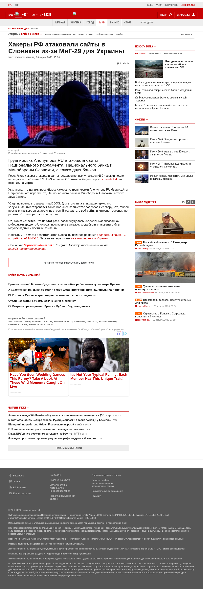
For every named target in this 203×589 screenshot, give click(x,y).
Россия (34, 28)
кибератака (79, 321)
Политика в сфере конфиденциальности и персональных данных (103, 483)
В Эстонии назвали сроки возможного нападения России (49, 429)
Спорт (127, 22)
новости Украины (108, 321)
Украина (76, 22)
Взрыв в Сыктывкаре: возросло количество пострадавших (54, 295)
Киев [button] (11, 14)
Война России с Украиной (32, 318)
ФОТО (159, 5)
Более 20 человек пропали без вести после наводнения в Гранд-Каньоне (161, 107)
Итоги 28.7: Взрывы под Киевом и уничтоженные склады (170, 165)
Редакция (96, 496)
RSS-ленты (19, 487)
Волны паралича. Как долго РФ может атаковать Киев (169, 129)
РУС (10, 5)
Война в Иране (72, 34)
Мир (102, 22)
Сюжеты (140, 119)
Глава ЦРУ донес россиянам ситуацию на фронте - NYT (47, 433)
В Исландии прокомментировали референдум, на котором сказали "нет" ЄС (163, 84)
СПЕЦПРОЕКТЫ (188, 5)
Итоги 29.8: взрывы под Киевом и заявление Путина (170, 153)
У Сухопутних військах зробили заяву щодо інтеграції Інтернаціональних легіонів (66, 289)
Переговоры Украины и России (60, 34)
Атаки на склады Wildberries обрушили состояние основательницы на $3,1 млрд (64, 415)
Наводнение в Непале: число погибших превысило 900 (179, 64)
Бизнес (114, 22)
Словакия (47, 321)
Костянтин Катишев (24, 57)
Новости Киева (142, 306)
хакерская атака (37, 324)
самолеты (92, 321)
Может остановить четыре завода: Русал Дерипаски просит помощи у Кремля (62, 419)
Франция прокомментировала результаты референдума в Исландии (56, 438)
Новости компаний (144, 292)
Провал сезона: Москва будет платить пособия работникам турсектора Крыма (64, 284)
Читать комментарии (69, 448)
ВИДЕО (150, 5)
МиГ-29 (50, 324)
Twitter (16, 481)
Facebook (18, 475)
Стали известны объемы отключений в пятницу (42, 300)
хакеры (27, 321)
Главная (60, 22)
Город (90, 22)
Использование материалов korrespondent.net (60, 488)
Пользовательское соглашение (107, 491)
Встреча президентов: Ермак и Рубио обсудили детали (51, 306)
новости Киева (86, 34)
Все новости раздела (18, 28)
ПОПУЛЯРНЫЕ (171, 5)
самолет (36, 321)
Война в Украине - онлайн (110, 34)
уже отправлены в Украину (89, 238)
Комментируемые (173, 53)
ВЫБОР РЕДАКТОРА (145, 202)
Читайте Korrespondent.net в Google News (69, 262)
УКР (16, 5)
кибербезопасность (17, 324)
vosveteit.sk (110, 179)
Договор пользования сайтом (106, 475)
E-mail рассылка (22, 493)
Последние (140, 53)
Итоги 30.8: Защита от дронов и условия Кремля (169, 141)
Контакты (55, 475)
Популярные (155, 53)
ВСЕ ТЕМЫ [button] (185, 34)
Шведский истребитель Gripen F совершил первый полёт (49, 424)
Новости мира (144, 46)
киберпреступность (63, 321)
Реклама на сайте (60, 480)
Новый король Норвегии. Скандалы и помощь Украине (171, 177)
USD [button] (34, 14)
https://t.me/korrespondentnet (27, 248)
